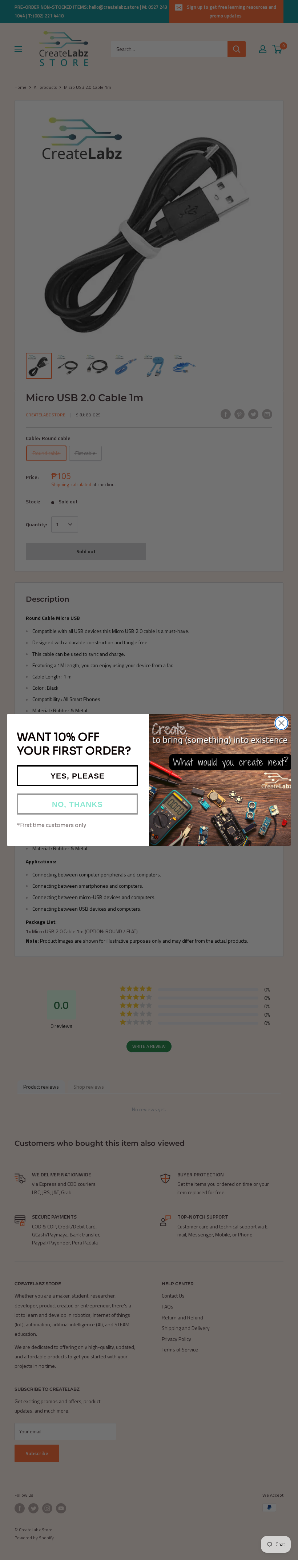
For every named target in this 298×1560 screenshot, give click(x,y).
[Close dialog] (281, 723)
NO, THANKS (77, 804)
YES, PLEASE (78, 776)
